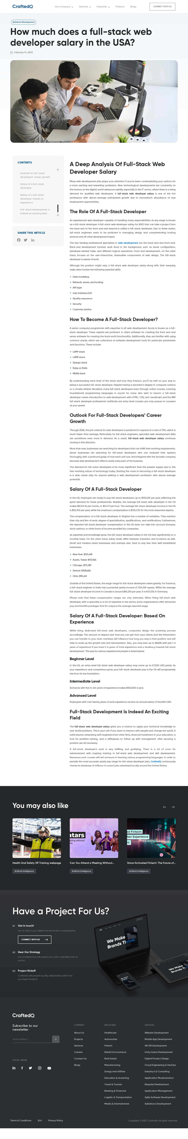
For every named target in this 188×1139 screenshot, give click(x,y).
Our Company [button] (62, 7)
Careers (78, 1052)
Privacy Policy (55, 1120)
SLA (40, 1120)
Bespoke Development (157, 1084)
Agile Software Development (160, 1097)
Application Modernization (159, 1078)
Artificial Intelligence (24, 871)
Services (78, 1046)
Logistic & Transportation (118, 1097)
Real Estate (110, 1059)
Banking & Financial (115, 1091)
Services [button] (83, 7)
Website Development (157, 1033)
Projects (78, 1039)
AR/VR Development (156, 1046)
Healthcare (110, 1033)
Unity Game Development (159, 1052)
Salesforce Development (158, 1104)
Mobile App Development (158, 1039)
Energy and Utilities (114, 1071)
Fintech (108, 1046)
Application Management (158, 1091)
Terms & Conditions (20, 1120)
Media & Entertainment (116, 1104)
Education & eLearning (116, 1078)
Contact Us (80, 1059)
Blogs (77, 1065)
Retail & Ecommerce (115, 1052)
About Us (79, 1033)
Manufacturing (112, 1065)
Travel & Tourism (113, 1084)
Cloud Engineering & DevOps (160, 1065)
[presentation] (164, 807)
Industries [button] (102, 7)
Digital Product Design (157, 1059)
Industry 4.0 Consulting (157, 1071)
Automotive (110, 1039)
